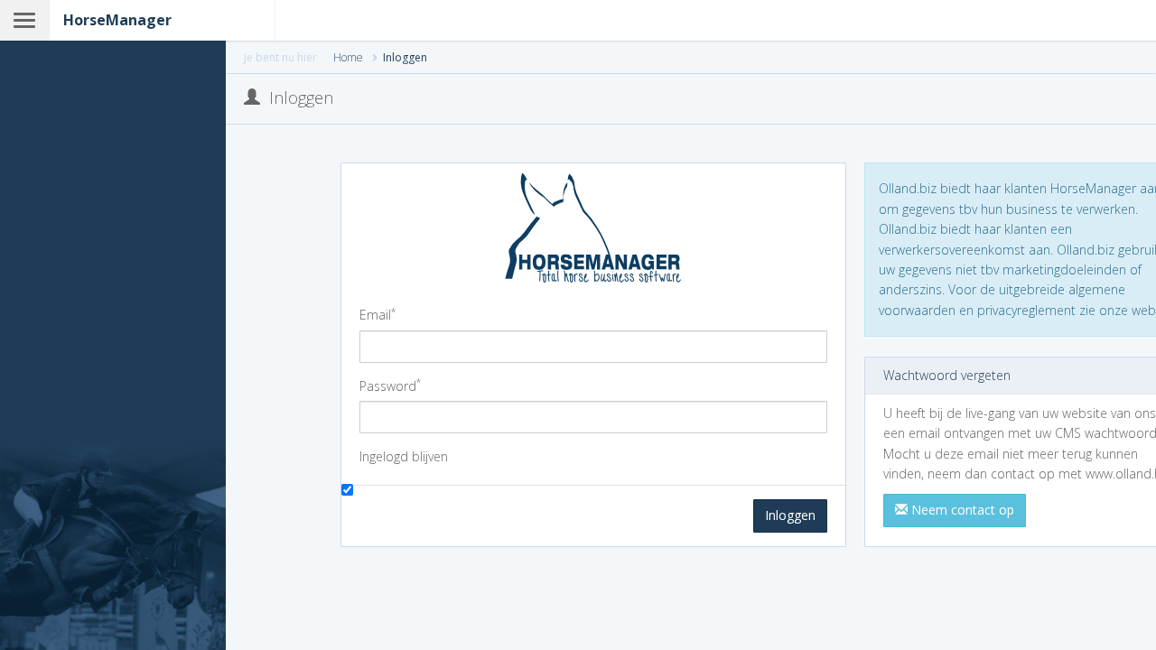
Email (377, 314)
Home (348, 57)
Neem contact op (961, 509)
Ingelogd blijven (403, 456)
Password (390, 385)
